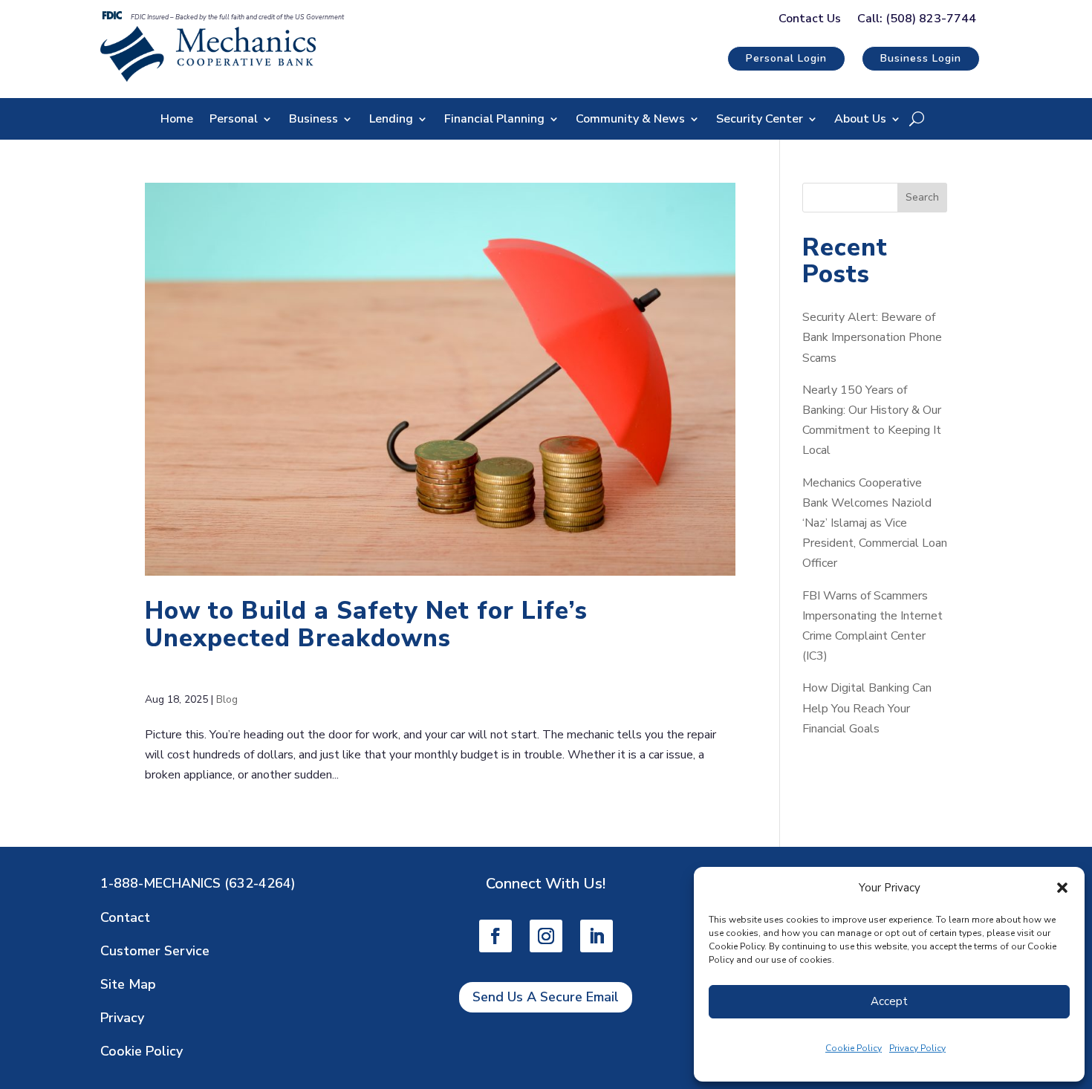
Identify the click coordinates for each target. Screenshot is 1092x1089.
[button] (1062, 887)
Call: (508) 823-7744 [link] (916, 20)
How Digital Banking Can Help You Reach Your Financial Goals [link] (867, 708)
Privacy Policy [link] (917, 1048)
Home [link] (176, 120)
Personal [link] (233, 120)
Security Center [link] (759, 120)
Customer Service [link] (154, 951)
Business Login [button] (920, 58)
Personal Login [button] (786, 58)
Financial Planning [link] (494, 120)
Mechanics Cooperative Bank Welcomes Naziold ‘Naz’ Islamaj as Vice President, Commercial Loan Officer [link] (874, 523)
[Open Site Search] (916, 119)
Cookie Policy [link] (853, 1048)
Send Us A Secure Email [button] (545, 997)
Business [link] (313, 120)
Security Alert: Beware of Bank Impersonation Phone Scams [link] (872, 337)
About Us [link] (860, 120)
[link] (208, 78)
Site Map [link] (128, 984)
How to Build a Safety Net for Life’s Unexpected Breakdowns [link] (366, 624)
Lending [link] (391, 120)
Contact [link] (125, 917)
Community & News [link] (630, 120)
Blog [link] (227, 699)
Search (922, 197)
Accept (889, 1001)
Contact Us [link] (810, 20)
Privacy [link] (122, 1018)
